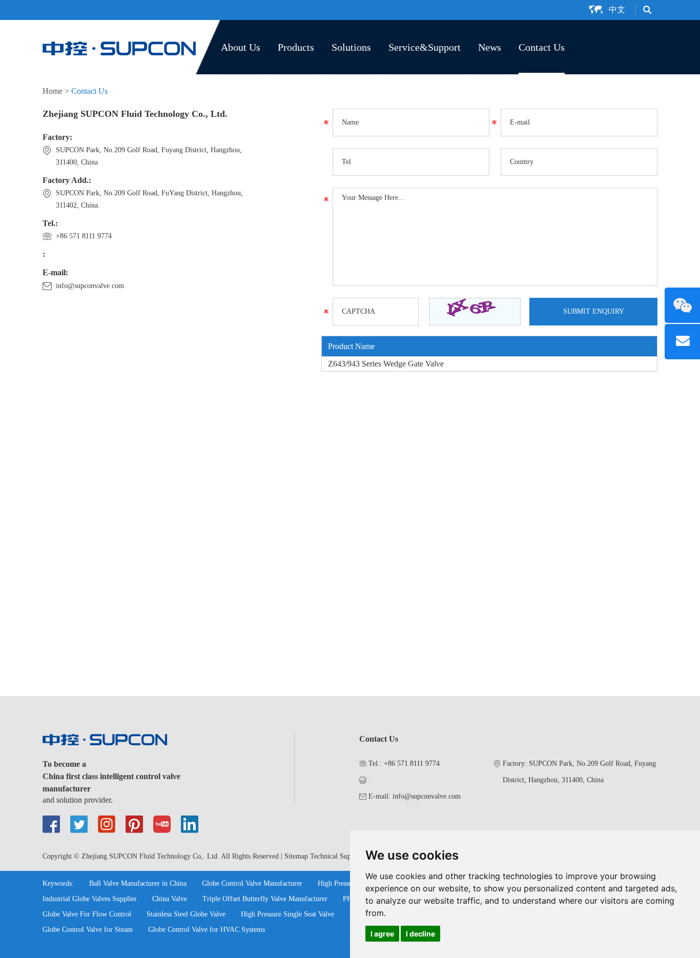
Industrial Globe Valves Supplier (90, 899)
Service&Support (424, 47)
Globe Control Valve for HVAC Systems (206, 929)
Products (296, 47)
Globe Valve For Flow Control (87, 914)
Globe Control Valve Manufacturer (252, 883)
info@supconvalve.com (90, 286)
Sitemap (296, 856)
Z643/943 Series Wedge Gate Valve (386, 363)
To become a (64, 764)
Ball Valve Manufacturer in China (138, 883)
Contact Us (542, 47)
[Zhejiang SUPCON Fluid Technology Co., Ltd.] (119, 47)
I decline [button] (420, 933)
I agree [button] (382, 933)
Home (53, 91)
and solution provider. (78, 800)
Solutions (351, 47)
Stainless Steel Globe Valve (186, 914)
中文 (617, 9)
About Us (240, 47)
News (489, 47)
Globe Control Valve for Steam (88, 929)
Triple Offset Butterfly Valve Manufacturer (264, 899)
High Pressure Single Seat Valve (287, 914)
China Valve (169, 899)
